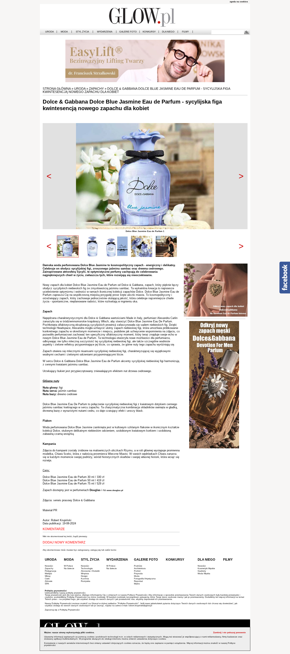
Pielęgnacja (50, 571)
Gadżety (202, 571)
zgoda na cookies (239, 1)
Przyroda (138, 573)
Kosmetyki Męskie (206, 568)
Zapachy (96, 88)
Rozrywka (85, 581)
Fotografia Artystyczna (145, 578)
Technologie (87, 568)
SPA (47, 583)
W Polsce (68, 566)
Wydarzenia (104, 32)
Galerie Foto (128, 32)
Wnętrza (85, 573)
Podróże (138, 566)
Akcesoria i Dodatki (90, 571)
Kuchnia (85, 578)
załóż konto (110, 550)
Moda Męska (204, 573)
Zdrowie (48, 581)
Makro (137, 583)
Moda (64, 32)
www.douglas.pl (115, 490)
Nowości (49, 566)
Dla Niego (168, 32)
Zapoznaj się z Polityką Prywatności (62, 610)
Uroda (49, 32)
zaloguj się (95, 550)
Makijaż (48, 573)
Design (84, 576)
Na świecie (69, 568)
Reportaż (138, 581)
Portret (137, 571)
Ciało (47, 578)
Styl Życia (82, 32)
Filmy (185, 32)
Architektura (140, 568)
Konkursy (149, 32)
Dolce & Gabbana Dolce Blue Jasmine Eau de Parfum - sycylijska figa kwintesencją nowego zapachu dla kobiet (136, 90)
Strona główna (57, 88)
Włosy (48, 576)
